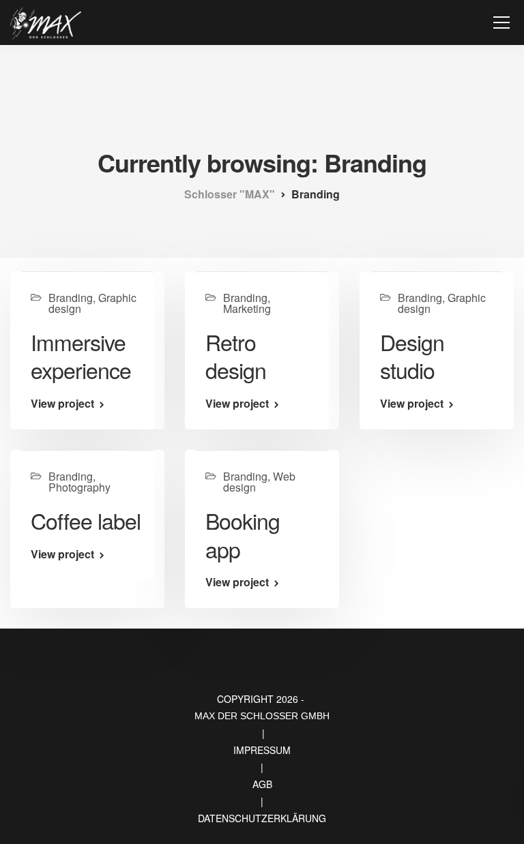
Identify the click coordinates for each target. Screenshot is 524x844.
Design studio (412, 356)
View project (62, 403)
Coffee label (86, 520)
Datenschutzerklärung (262, 818)
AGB (262, 784)
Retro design (235, 356)
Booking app (242, 534)
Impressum (262, 750)
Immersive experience (81, 356)
